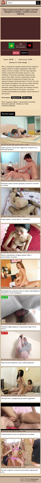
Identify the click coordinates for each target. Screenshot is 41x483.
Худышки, (9, 102)
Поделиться (24, 52)
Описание (16, 52)
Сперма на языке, (22, 104)
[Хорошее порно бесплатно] (3, 2)
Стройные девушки (8, 105)
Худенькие (16, 97)
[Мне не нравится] (30, 45)
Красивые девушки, (9, 104)
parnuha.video (34, 479)
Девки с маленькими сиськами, (24, 102)
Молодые (27, 97)
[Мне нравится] (11, 45)
